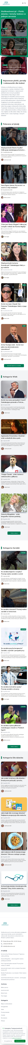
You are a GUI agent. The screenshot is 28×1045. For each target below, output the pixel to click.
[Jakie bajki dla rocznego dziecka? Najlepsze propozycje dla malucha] (14, 804)
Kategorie (4, 1000)
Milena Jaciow (4, 987)
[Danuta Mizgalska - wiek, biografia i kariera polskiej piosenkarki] (14, 503)
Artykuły (4, 951)
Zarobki (3, 1015)
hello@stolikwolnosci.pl (9, 946)
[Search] (25, 3)
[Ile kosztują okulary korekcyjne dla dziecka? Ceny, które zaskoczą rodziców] (14, 877)
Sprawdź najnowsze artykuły (14, 365)
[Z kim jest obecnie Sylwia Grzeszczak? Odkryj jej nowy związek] (14, 28)
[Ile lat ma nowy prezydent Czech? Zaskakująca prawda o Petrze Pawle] (14, 389)
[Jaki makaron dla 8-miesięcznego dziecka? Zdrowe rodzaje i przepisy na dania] (14, 841)
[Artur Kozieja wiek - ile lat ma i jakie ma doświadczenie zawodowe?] (14, 333)
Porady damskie (5, 1012)
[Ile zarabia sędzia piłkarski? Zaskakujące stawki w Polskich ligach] (14, 714)
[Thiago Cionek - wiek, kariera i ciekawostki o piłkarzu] (14, 463)
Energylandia (4, 1006)
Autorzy (4, 984)
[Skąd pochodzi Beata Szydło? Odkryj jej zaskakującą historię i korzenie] (14, 136)
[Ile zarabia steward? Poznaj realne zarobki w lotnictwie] (14, 598)
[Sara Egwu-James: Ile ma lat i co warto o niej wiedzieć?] (14, 174)
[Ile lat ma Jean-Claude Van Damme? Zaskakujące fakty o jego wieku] (14, 292)
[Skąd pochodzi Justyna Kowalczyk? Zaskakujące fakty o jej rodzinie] (14, 251)
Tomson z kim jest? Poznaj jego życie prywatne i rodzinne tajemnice (13, 69)
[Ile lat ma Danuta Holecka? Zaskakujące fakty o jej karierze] (14, 46)
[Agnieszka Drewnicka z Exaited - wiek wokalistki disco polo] (14, 426)
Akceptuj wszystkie (20, 1041)
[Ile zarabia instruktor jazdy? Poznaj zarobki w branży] (14, 675)
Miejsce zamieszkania (6, 1003)
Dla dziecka (4, 1018)
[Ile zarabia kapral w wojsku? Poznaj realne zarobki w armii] (14, 560)
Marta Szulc (7, 412)
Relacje (3, 1020)
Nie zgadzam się (8, 1041)
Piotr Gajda (4, 996)
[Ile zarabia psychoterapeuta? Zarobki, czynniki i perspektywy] (14, 637)
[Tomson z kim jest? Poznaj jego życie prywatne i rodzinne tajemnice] (14, 65)
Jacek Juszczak (7, 448)
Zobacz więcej (14, 533)
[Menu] (22, 3)
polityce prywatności (16, 1038)
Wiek (2, 1009)
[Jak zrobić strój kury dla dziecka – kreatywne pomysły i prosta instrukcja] (14, 769)
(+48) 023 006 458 (7, 943)
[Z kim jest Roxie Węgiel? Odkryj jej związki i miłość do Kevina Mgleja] (14, 213)
